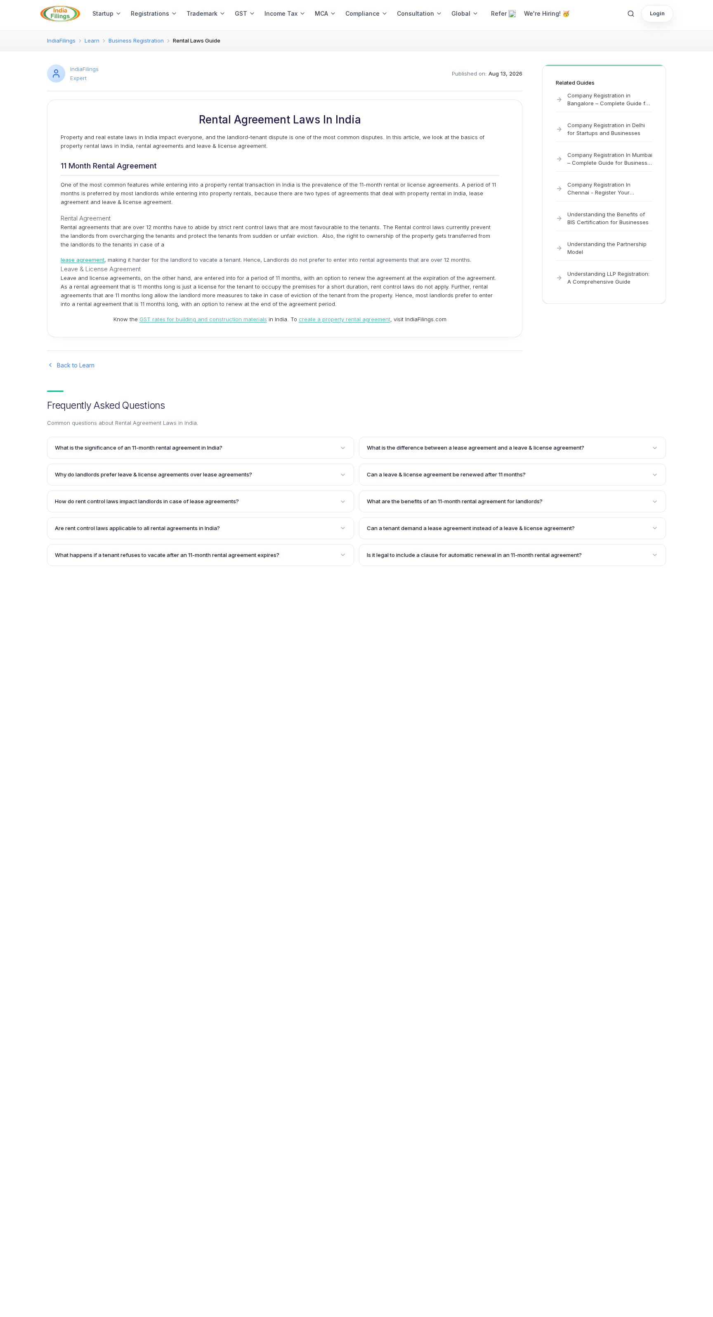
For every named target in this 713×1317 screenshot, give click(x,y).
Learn (92, 40)
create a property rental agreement (344, 319)
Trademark (202, 13)
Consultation (415, 13)
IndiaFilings (61, 40)
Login (657, 13)
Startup (102, 13)
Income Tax (280, 13)
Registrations (150, 13)
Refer (499, 13)
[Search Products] (631, 14)
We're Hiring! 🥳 (546, 13)
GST (241, 13)
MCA (321, 13)
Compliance (362, 13)
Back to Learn (75, 365)
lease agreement (82, 259)
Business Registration (136, 40)
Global (460, 13)
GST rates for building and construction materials (203, 319)
